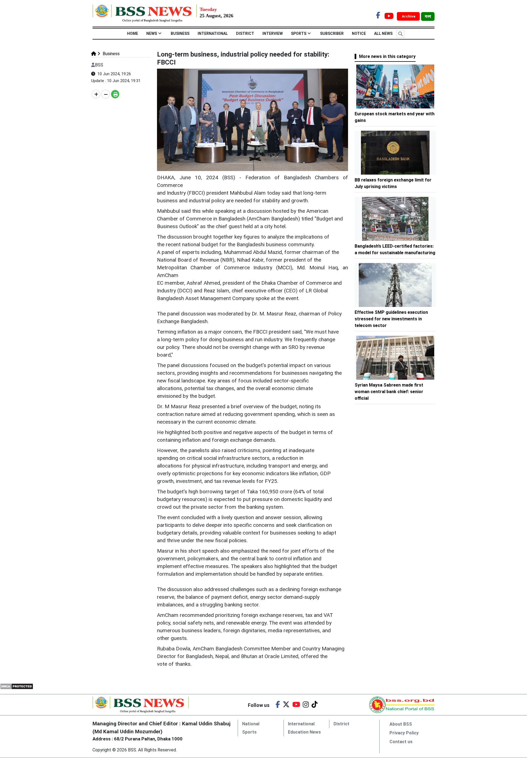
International (213, 33)
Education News (304, 732)
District (245, 33)
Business (180, 33)
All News (383, 33)
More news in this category (387, 56)
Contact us (401, 741)
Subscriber (332, 33)
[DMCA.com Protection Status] (16, 686)
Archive (409, 16)
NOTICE (359, 33)
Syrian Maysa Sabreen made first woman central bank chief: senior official (389, 391)
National (250, 723)
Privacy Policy (404, 732)
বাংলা (428, 16)
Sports (298, 33)
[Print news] (115, 94)
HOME (132, 33)
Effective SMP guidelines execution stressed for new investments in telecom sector (391, 319)
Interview (272, 33)
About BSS (400, 724)
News (151, 33)
